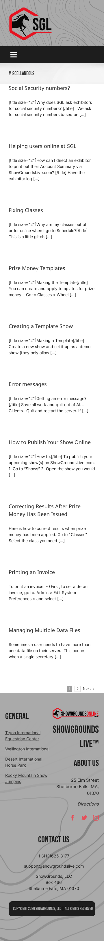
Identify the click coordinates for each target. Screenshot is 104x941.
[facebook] (73, 818)
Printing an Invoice (32, 572)
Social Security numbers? (39, 87)
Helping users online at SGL (42, 145)
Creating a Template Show (41, 326)
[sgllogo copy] (30, 9)
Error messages (28, 384)
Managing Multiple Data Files (44, 630)
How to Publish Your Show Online (50, 442)
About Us (86, 763)
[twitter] (84, 818)
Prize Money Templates (37, 268)
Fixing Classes (26, 210)
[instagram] (96, 818)
